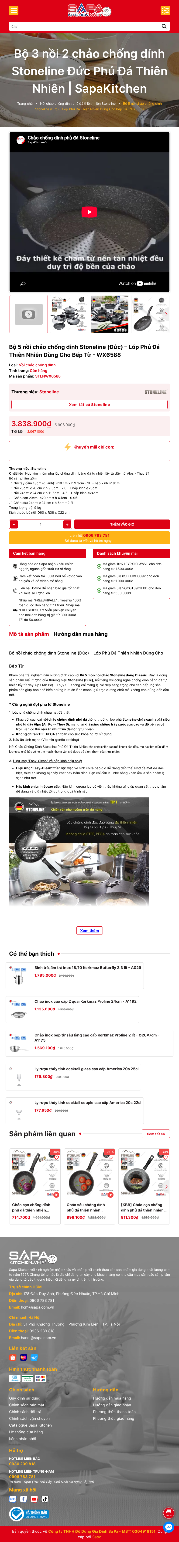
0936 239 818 (42, 1331)
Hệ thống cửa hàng (26, 1432)
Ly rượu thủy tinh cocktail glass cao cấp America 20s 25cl (86, 1068)
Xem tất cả (156, 1134)
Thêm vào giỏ (122, 524)
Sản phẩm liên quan (42, 1134)
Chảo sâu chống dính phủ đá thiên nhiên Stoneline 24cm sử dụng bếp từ (89, 1207)
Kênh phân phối (22, 1438)
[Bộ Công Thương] (89, 1514)
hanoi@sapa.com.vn (38, 1337)
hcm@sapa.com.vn (37, 1307)
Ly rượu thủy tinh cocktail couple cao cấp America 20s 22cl (87, 1102)
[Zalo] (13, 1499)
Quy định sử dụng (24, 1398)
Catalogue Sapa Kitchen (30, 1425)
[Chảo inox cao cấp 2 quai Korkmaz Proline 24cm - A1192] (19, 1009)
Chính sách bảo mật (26, 1405)
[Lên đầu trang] (169, 1500)
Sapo (96, 1537)
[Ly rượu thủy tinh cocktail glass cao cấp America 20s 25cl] (19, 1077)
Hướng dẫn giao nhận (112, 1405)
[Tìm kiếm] (164, 26)
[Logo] (89, 9)
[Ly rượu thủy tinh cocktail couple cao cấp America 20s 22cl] (19, 1111)
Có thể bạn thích (31, 953)
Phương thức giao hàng (113, 1418)
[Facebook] (23, 1499)
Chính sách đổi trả (25, 1411)
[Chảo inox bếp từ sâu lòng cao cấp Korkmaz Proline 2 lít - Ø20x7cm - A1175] (19, 1043)
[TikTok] (45, 1499)
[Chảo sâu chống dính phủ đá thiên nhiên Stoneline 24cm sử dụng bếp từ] (89, 1174)
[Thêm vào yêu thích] (56, 1157)
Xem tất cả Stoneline (89, 404)
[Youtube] (34, 1499)
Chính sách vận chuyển (29, 1418)
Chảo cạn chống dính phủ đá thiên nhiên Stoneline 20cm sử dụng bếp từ (34, 1207)
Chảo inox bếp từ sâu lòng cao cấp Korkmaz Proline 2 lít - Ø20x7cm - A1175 (97, 1038)
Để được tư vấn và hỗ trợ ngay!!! (89, 538)
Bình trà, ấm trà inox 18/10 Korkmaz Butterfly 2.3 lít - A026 (87, 967)
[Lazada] (23, 1357)
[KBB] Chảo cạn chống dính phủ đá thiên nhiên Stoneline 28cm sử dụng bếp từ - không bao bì (143, 1207)
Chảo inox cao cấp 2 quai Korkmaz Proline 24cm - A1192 (85, 1001)
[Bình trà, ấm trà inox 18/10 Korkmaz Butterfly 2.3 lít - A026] (19, 976)
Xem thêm (89, 930)
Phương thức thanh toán (114, 1411)
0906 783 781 (42, 1300)
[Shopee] (13, 1357)
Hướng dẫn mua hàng (112, 1398)
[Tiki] (34, 1357)
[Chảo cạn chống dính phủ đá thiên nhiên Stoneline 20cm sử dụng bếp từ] (35, 1174)
